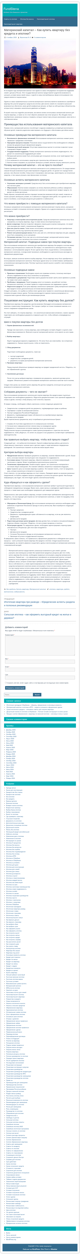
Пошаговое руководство (14, 1069)
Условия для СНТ (12, 1188)
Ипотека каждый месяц (14, 880)
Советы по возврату (13, 1146)
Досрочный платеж (12, 827)
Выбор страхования (13, 812)
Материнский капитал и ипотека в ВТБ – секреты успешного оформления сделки (34, 707)
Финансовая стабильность (15, 1206)
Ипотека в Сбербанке (13, 860)
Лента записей (11, 1235)
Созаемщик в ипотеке (13, 1155)
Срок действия (11, 1162)
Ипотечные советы (12, 915)
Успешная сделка (12, 1199)
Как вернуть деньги (12, 920)
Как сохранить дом (12, 944)
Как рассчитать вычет (13, 942)
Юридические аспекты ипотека (16, 1223)
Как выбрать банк (12, 924)
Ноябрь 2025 (10, 732)
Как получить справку (13, 939)
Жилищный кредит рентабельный (17, 832)
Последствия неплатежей (15, 1063)
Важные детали (11, 801)
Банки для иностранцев (14, 790)
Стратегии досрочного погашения (17, 1173)
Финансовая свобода (13, 1203)
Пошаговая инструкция (14, 1065)
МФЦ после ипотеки (13, 988)
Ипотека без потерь (13, 854)
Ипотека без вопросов (13, 847)
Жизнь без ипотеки (12, 829)
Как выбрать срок (12, 926)
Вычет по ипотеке (12, 814)
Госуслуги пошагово (13, 819)
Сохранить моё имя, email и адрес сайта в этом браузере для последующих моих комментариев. (38, 683)
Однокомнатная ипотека (14, 1010)
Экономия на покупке (13, 1217)
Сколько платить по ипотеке (15, 1131)
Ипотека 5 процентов (13, 843)
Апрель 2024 (10, 774)
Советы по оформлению (14, 1151)
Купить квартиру (22, 589)
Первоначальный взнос (14, 1032)
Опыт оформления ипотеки (15, 1014)
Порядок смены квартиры (15, 1058)
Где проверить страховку (14, 816)
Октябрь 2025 (11, 734)
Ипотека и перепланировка (15, 878)
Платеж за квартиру (13, 1041)
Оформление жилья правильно (17, 1021)
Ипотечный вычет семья (14, 917)
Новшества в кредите (13, 999)
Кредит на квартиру (12, 961)
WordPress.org (11, 1239)
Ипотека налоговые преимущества (18, 887)
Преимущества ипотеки (14, 1085)
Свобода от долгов (12, 1118)
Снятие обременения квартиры (17, 1142)
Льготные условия (12, 981)
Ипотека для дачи (12, 865)
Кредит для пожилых (13, 957)
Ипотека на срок (11, 884)
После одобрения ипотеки (15, 1060)
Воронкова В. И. (25, 37)
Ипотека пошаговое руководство (17, 895)
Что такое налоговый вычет (15, 1214)
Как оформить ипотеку (14, 931)
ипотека (52, 589)
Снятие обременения (13, 1140)
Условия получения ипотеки (15, 1195)
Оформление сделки (13, 1030)
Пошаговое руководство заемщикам (18, 1076)
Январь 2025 (10, 754)
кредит (66, 589)
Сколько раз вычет (12, 1133)
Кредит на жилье (12, 959)
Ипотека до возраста (13, 873)
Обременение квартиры (14, 1008)
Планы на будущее (12, 1038)
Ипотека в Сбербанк (13, 858)
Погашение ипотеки (13, 1043)
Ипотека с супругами (13, 902)
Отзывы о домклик (12, 1019)
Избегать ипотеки (12, 834)
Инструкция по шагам (13, 840)
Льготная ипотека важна (14, 979)
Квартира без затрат (13, 950)
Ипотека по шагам (12, 893)
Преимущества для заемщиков (16, 1082)
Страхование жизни (13, 1175)
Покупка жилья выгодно (14, 1047)
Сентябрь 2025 (11, 736)
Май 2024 (9, 771)
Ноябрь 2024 (10, 758)
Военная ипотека (12, 803)
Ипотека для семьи (12, 871)
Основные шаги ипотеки (14, 1016)
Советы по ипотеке (10, 19)
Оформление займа (13, 1023)
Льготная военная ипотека (15, 977)
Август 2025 (10, 739)
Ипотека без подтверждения (16, 851)
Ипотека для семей (12, 869)
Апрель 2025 (10, 747)
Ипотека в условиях (13, 862)
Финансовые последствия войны (17, 1208)
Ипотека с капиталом (13, 900)
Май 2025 (9, 745)
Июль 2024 (10, 767)
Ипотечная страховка (13, 913)
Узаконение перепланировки (16, 1181)
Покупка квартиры (12, 1052)
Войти (8, 1233)
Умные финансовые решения (16, 1186)
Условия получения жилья (15, 1192)
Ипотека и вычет (11, 876)
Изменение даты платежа (15, 836)
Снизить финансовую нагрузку (16, 1137)
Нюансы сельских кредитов (15, 1005)
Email (7, 667)
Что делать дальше (12, 1212)
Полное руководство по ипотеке (17, 1056)
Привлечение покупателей (15, 1087)
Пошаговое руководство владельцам (18, 1071)
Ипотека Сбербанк (12, 904)
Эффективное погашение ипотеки (18, 1221)
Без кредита (11, 589)
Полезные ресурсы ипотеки (15, 1054)
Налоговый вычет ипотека (46, 19)
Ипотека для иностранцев (15, 867)
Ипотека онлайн (11, 891)
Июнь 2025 (10, 743)
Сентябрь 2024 (11, 763)
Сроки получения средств (15, 1166)
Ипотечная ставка (12, 911)
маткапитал (8, 592)
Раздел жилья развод (13, 1093)
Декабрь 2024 (11, 756)
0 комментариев (40, 37)
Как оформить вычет (13, 928)
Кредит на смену (12, 964)
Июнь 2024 (10, 769)
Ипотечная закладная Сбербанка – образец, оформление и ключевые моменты (34, 705)
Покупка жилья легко (13, 1049)
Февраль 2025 (11, 752)
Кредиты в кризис (12, 970)
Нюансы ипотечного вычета (15, 1003)
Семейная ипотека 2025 (14, 1126)
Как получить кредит (13, 937)
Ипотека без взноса (27, 19)
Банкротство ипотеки (13, 794)
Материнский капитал (38, 589)
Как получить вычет (12, 933)
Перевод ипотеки (12, 1034)
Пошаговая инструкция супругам (17, 1067)
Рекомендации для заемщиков (16, 1102)
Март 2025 (9, 749)
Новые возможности (13, 1001)
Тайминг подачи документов (16, 1179)
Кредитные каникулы (13, 968)
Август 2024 (10, 765)
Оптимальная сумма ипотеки (16, 1012)
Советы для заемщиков (14, 1144)
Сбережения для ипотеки (15, 1113)
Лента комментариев (13, 1237)
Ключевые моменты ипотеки (16, 955)
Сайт (6, 675)
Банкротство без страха (14, 792)
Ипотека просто (11, 898)
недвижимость (19, 592)
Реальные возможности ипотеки (17, 1100)
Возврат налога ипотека (14, 805)
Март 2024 (9, 776)
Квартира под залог (12, 953)
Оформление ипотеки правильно (17, 1027)
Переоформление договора (15, 1036)
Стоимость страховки (13, 1168)
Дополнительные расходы (15, 823)
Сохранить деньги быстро (15, 1157)
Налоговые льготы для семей (16, 992)
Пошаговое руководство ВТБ (16, 1074)
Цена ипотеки (11, 1210)
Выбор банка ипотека (13, 810)
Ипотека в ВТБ (11, 856)
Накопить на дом (12, 990)
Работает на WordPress (31, 1249)
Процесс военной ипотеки (15, 1091)
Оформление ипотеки (13, 1025)
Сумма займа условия (13, 1177)
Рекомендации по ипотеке (15, 1104)
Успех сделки (10, 1197)
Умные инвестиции (12, 1184)
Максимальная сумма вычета (16, 983)
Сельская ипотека (12, 1120)
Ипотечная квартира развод (15, 909)
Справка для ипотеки (13, 1159)
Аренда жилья (11, 788)
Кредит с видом (11, 966)
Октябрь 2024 (11, 760)
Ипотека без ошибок (13, 849)
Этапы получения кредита (15, 1219)
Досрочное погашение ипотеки (16, 825)
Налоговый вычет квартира (13, 24)
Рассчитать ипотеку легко (15, 1096)
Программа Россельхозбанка (16, 1089)
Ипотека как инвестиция (14, 882)
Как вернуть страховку (13, 922)
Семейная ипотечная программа (17, 1129)
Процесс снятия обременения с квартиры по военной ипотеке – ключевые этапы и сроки (37, 714)
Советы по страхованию (14, 1153)
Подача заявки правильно (15, 1045)
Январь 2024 (10, 778)
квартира (59, 589)
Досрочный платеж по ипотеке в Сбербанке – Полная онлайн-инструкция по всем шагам (37, 711)
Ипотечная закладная (13, 906)
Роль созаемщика (12, 1109)
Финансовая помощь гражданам (17, 1201)
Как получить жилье (13, 935)
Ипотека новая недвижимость (16, 889)
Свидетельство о (12, 1115)
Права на (9, 1080)
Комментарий (9, 635)
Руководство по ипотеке (14, 1111)
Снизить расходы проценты (15, 1135)
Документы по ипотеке (14, 821)
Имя (7, 659)
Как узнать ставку (12, 946)
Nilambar (54, 1249)
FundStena (11, 8)
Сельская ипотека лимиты (15, 1122)
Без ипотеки (10, 797)
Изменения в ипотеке (13, 838)
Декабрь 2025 (11, 730)
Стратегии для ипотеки (14, 1170)
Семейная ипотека (12, 1124)
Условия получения (12, 1190)
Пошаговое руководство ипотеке (17, 1078)
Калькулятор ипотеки (13, 948)
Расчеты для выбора (13, 1098)
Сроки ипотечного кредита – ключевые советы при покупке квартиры (30, 709)
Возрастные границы (13, 808)
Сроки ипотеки (11, 1164)
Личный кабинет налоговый (15, 975)
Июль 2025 (10, 741)
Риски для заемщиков (13, 1107)
